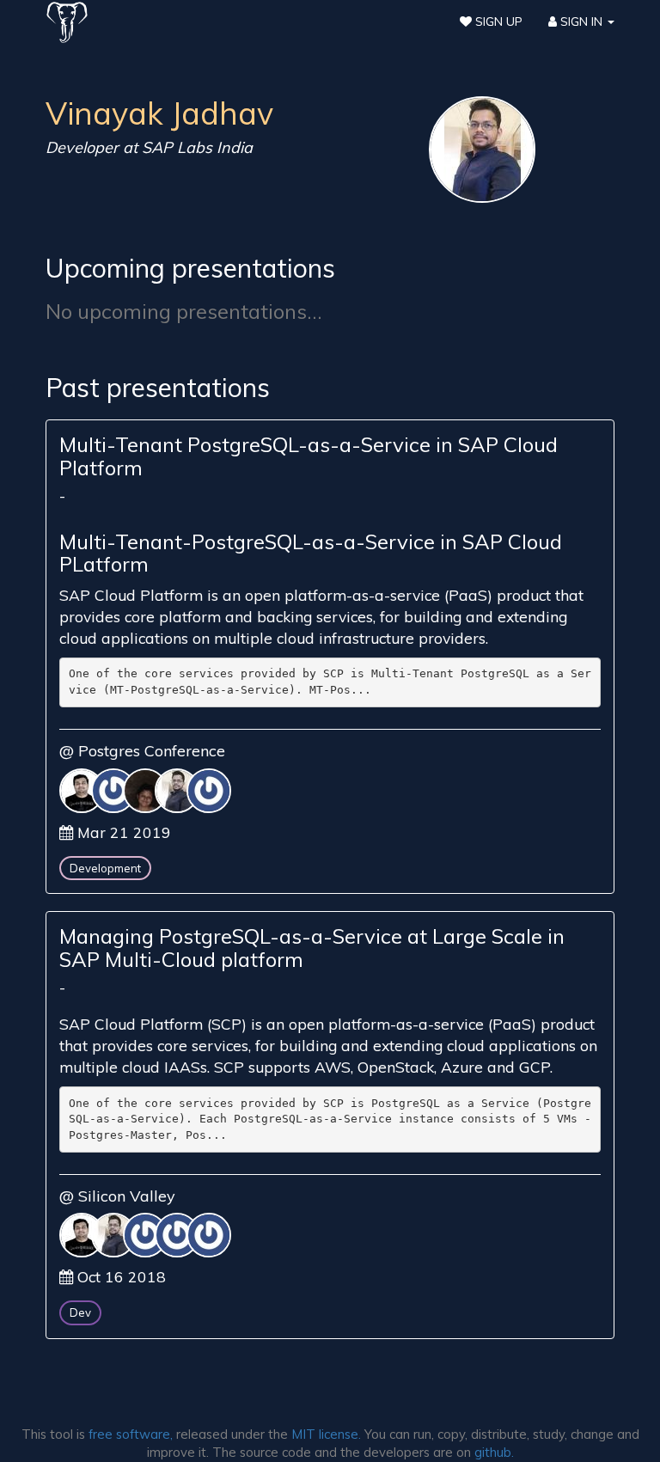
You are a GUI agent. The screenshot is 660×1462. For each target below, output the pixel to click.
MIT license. (326, 1434)
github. (494, 1452)
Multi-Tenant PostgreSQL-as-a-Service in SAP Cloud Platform (308, 455)
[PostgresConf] (67, 21)
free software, (131, 1434)
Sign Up (497, 21)
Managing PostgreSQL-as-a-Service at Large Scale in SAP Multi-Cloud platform (312, 947)
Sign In (581, 21)
